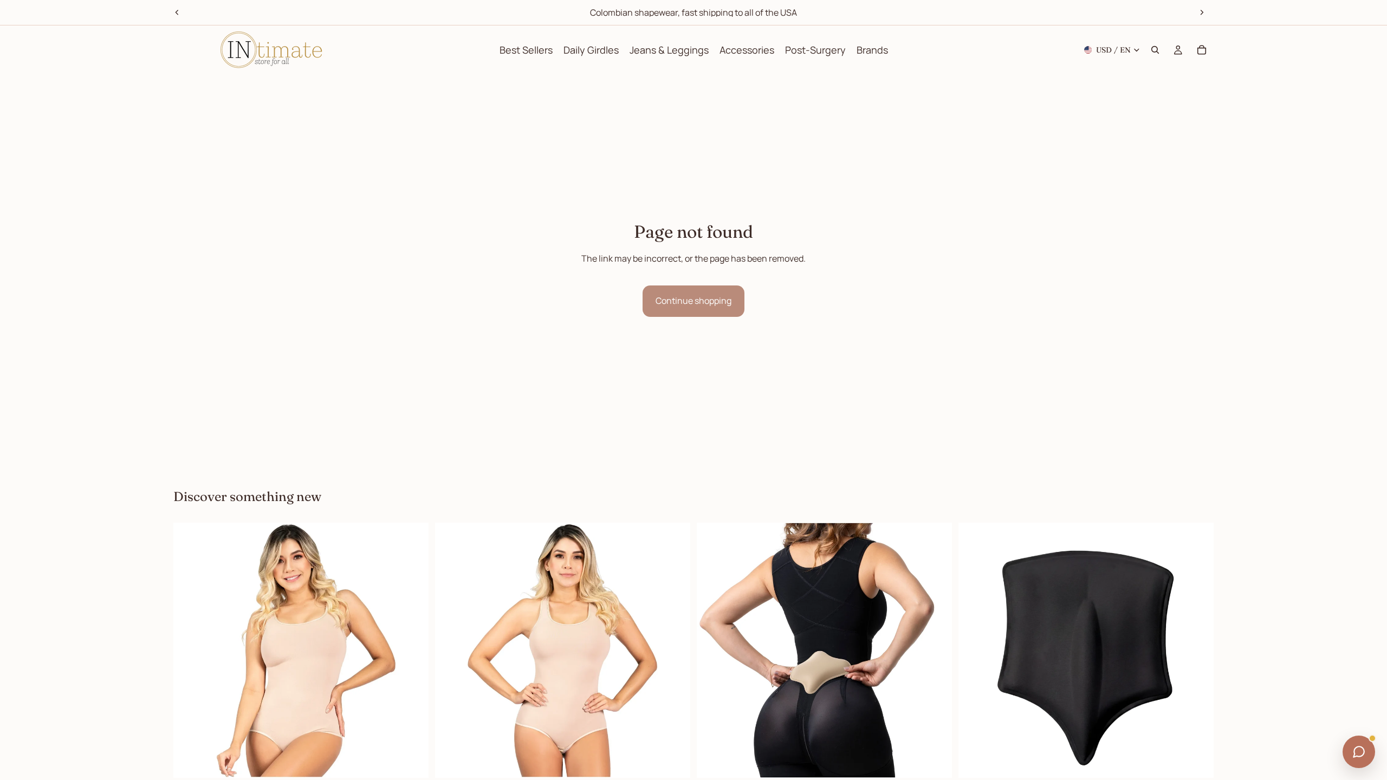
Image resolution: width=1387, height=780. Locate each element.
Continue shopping (693, 301)
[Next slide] (1202, 12)
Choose (421, 761)
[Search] (1155, 50)
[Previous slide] (177, 12)
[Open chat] (1359, 752)
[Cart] (1202, 50)
